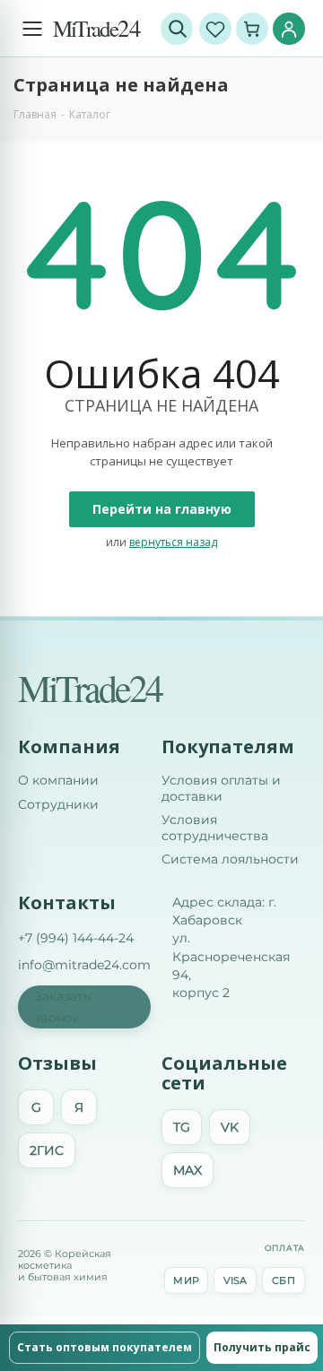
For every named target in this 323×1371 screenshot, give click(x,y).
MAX (187, 1170)
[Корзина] (252, 29)
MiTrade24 (90, 688)
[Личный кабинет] (289, 29)
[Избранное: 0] (215, 29)
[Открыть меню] (32, 29)
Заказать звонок (62, 1007)
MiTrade (96, 28)
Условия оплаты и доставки (221, 788)
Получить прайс (262, 1347)
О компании (58, 780)
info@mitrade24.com (84, 965)
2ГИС (47, 1150)
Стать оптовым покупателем (104, 1347)
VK (230, 1127)
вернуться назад (173, 542)
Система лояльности (230, 859)
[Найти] (177, 29)
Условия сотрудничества (215, 828)
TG (181, 1127)
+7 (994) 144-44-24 (76, 938)
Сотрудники (58, 804)
